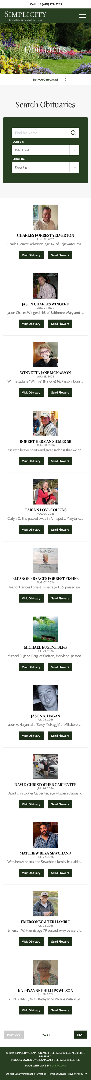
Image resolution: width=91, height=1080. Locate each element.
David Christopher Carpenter (45, 784)
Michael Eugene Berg (45, 647)
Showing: (19, 158)
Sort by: (18, 141)
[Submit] (73, 133)
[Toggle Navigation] (66, 79)
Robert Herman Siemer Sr (45, 441)
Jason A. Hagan (45, 716)
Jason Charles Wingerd (45, 304)
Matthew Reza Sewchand (45, 853)
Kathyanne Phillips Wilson (45, 990)
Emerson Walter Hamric (45, 922)
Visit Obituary (33, 255)
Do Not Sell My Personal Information (26, 1073)
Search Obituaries (45, 79)
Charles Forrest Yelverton (45, 235)
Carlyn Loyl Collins (45, 510)
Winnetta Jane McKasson (45, 372)
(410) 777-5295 (52, 4)
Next (80, 1034)
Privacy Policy (75, 1073)
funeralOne (58, 1065)
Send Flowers (61, 255)
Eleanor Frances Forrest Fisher (45, 578)
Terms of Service (57, 1073)
